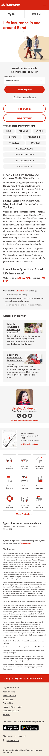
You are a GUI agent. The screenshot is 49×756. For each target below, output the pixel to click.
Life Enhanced (21, 291)
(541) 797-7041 (23, 278)
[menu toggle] (44, 5)
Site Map (6, 715)
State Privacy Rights (11, 711)
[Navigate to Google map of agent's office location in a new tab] (30, 416)
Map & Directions (30, 444)
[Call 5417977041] (19, 416)
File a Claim (24, 109)
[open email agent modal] (24, 416)
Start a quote (25, 89)
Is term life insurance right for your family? (15, 357)
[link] (12, 4)
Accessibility (8, 699)
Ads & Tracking (9, 692)
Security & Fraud (9, 696)
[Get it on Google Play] (29, 727)
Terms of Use (8, 703)
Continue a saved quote (24, 97)
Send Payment (24, 118)
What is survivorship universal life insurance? (13, 328)
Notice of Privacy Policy (12, 707)
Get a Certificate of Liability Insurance (24, 420)
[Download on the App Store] (11, 727)
